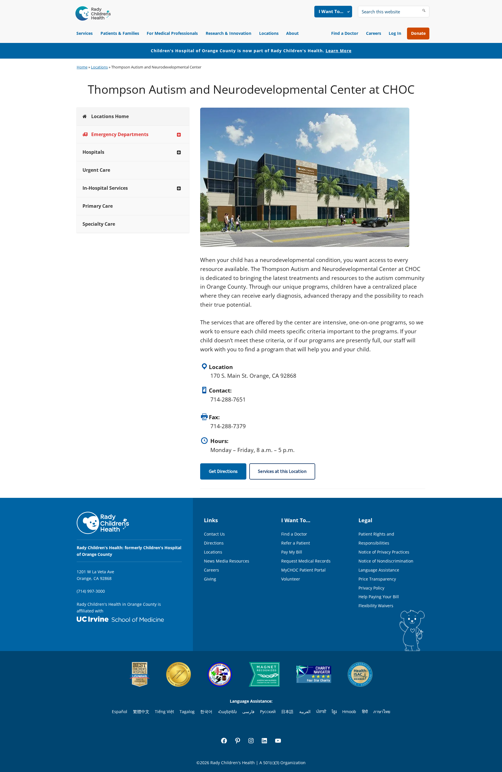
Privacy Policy (371, 588)
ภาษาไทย (381, 711)
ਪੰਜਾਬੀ (321, 711)
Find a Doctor (344, 33)
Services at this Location (282, 471)
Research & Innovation (228, 33)
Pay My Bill (291, 552)
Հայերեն (227, 711)
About (292, 33)
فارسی (248, 711)
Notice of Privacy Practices (383, 552)
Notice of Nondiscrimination (385, 561)
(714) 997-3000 (91, 591)
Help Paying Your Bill (378, 596)
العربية (305, 711)
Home (82, 67)
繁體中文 (141, 711)
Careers (373, 33)
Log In (395, 33)
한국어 (206, 711)
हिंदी (365, 711)
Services (84, 33)
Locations (269, 33)
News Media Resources (226, 561)
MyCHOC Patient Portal (303, 570)
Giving (210, 579)
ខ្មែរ (334, 711)
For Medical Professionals (172, 33)
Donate (418, 33)
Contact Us (214, 534)
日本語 (287, 711)
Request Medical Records (306, 561)
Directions (214, 543)
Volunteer (290, 579)
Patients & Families (120, 33)
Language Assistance (378, 570)
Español (119, 711)
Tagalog (187, 711)
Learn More (339, 50)
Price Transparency (377, 579)
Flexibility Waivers (375, 605)
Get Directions (223, 471)
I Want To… (331, 11)
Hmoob (349, 711)
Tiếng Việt (164, 711)
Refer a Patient (295, 543)
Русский (268, 711)
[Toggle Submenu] (179, 134)
